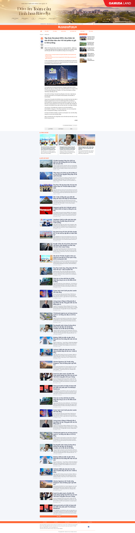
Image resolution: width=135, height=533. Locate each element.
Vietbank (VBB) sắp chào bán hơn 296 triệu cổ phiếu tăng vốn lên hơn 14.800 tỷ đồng (65, 351)
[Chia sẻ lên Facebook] (42, 41)
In (71, 128)
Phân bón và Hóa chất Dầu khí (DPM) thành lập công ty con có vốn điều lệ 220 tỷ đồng (64, 280)
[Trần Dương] (67, 11)
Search (93, 24)
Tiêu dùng (59, 417)
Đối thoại (58, 181)
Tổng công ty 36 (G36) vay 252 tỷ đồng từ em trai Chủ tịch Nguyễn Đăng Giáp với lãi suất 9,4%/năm (65, 174)
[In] (42, 48)
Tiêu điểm (59, 322)
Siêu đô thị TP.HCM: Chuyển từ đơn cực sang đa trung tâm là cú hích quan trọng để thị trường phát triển (48, 148)
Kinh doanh (59, 287)
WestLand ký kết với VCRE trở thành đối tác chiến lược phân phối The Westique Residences (64, 387)
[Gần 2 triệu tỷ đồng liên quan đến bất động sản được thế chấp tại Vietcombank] (46, 200)
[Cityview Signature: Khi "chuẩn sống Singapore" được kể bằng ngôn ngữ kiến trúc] (86, 139)
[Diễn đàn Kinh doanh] (67, 27)
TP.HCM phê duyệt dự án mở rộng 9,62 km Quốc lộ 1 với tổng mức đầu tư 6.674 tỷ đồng (65, 315)
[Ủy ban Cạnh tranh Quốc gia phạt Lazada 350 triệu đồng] (46, 293)
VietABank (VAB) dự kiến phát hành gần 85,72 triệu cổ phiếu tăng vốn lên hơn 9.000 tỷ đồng (64, 221)
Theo (70, 125)
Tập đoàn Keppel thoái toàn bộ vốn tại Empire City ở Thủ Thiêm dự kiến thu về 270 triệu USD (64, 519)
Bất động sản (42, 144)
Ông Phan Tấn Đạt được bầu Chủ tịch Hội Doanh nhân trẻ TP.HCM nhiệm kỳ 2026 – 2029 (65, 186)
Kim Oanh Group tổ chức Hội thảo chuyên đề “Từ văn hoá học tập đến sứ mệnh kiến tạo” (65, 233)
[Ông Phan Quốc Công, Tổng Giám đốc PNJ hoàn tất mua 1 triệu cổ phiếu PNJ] (46, 271)
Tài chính (58, 169)
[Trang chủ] (41, 31)
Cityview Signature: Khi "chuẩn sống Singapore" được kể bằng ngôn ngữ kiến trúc (86, 148)
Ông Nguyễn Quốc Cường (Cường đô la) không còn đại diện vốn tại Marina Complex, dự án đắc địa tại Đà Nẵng (67, 148)
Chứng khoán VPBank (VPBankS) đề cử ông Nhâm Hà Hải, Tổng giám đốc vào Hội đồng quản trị (65, 302)
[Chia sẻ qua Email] (42, 45)
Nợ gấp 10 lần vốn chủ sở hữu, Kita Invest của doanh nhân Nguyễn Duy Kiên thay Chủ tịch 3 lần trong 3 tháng (65, 245)
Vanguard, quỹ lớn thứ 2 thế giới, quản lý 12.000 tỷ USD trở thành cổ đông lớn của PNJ (64, 209)
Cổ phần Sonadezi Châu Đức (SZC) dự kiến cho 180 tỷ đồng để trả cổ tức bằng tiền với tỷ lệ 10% (64, 162)
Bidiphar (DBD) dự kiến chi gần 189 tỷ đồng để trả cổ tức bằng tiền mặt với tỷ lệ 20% (65, 339)
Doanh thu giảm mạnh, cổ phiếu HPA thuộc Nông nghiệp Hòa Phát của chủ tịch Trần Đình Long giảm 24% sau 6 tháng (65, 375)
